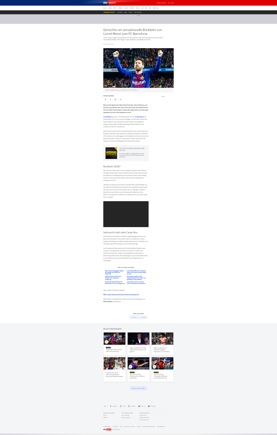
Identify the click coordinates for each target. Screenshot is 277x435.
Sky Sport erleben (161, 3)
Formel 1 (126, 8)
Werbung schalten (125, 417)
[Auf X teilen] (110, 99)
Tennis (138, 8)
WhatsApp (153, 406)
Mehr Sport (156, 8)
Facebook (114, 406)
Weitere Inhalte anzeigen (138, 388)
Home (105, 8)
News (125, 12)
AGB (121, 426)
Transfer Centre (108, 12)
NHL (150, 8)
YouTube (143, 406)
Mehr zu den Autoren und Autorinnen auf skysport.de (121, 294)
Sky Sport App (143, 415)
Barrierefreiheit (161, 426)
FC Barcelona (139, 117)
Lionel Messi (107, 117)
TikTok (123, 406)
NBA (146, 8)
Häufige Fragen (107, 426)
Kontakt (139, 426)
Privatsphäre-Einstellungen (149, 426)
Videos (110, 8)
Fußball (120, 8)
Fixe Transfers (138, 12)
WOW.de (105, 417)
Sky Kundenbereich (144, 419)
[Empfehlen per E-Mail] (120, 99)
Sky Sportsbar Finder (144, 417)
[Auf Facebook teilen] (105, 99)
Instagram (133, 406)
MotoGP (132, 8)
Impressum (115, 426)
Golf (142, 8)
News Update (107, 301)
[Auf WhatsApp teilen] (115, 99)
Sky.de (104, 415)
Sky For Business (125, 415)
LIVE (115, 8)
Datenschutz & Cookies (129, 426)
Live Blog (119, 12)
